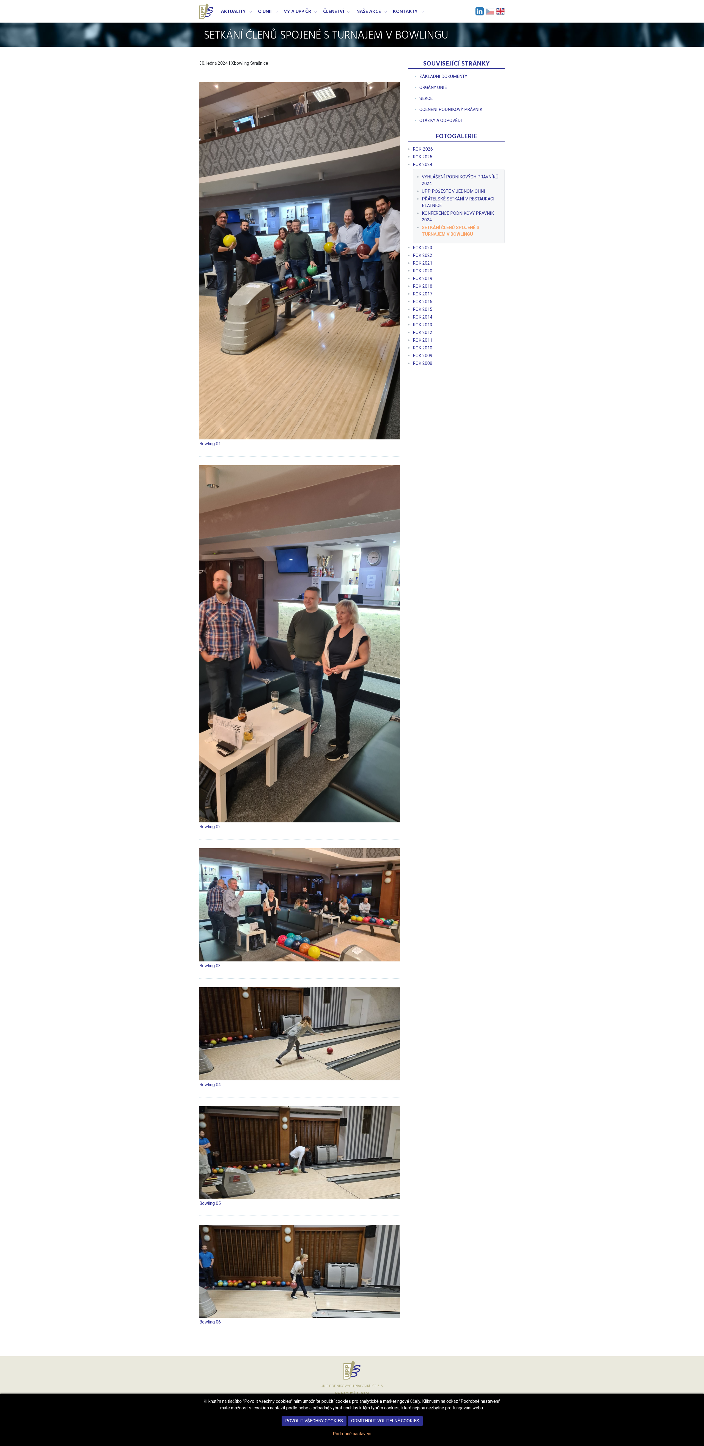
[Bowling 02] (299, 644)
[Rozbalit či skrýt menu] (250, 12)
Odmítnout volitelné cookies (385, 1420)
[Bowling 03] (299, 904)
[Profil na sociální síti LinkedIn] (479, 11)
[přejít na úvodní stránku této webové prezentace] (206, 11)
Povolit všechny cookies (314, 1420)
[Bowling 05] (299, 1152)
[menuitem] (443, 76)
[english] (500, 11)
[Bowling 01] (299, 260)
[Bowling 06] (299, 1271)
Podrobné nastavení (352, 1433)
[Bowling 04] (299, 1033)
